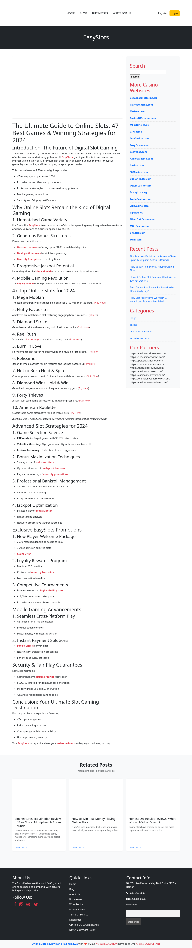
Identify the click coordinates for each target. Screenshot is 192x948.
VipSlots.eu (136, 212)
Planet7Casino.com (141, 104)
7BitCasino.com (139, 206)
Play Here (75, 339)
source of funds (45, 676)
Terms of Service (78, 914)
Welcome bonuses (28, 247)
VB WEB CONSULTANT (147, 943)
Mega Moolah (43, 271)
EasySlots (67, 157)
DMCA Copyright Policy (82, 930)
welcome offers (45, 462)
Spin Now (83, 327)
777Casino (136, 131)
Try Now (93, 351)
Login (174, 13)
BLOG (83, 13)
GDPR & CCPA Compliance (84, 924)
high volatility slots (51, 590)
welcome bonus (66, 743)
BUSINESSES (100, 13)
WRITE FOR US (122, 13)
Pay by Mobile (25, 283)
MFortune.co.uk (139, 125)
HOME (71, 13)
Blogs (133, 318)
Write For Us (76, 904)
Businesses (75, 899)
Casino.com (137, 165)
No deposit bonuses (29, 253)
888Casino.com (139, 172)
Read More (21, 847)
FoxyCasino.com (139, 145)
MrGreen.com (138, 111)
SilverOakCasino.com (142, 219)
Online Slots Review (141, 331)
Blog (71, 889)
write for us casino (140, 338)
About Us (74, 894)
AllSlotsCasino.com (141, 158)
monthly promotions (55, 474)
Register (163, 13)
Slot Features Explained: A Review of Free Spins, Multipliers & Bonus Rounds (38, 822)
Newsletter (131, 904)
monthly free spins (42, 572)
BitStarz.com (137, 232)
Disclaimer (75, 919)
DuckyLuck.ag (138, 192)
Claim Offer (24, 553)
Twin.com (136, 239)
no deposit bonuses (53, 468)
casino (133, 324)
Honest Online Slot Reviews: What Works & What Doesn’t (152, 820)
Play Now (99, 302)
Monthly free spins (28, 259)
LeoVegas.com (138, 152)
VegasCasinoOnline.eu (143, 98)
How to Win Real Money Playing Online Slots (94, 820)
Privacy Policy (77, 909)
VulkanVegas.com (140, 179)
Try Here (92, 315)
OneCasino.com (139, 138)
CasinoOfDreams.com (143, 118)
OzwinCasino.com (141, 185)
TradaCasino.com (140, 199)
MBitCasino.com (140, 226)
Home (72, 884)
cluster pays (32, 339)
